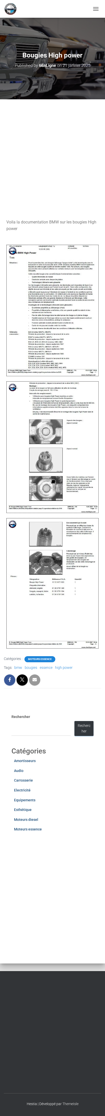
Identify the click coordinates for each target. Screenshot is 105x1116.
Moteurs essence (40, 659)
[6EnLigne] (12, 9)
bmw (18, 668)
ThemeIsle (70, 1104)
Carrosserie (23, 780)
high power (64, 668)
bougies (31, 668)
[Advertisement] (52, 154)
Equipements (24, 800)
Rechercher (20, 717)
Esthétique (23, 810)
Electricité (22, 790)
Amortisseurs (25, 761)
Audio (18, 771)
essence (46, 668)
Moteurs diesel (26, 820)
